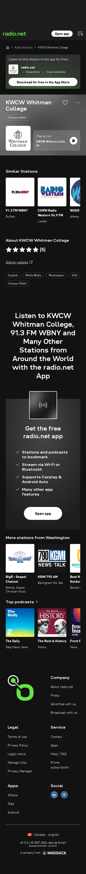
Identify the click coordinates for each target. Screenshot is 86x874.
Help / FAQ (58, 754)
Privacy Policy (18, 745)
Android (13, 812)
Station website (17, 262)
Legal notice (17, 754)
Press (55, 695)
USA (74, 275)
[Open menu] (80, 34)
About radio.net (62, 687)
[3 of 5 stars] (22, 249)
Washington (56, 275)
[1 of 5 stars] (8, 249)
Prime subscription (60, 765)
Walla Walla (33, 275)
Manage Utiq (17, 762)
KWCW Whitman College (50, 143)
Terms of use (17, 737)
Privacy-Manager (20, 771)
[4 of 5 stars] (29, 249)
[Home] (8, 47)
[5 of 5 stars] (35, 249)
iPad (11, 804)
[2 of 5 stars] (15, 249)
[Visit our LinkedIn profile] (54, 794)
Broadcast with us (64, 712)
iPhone (13, 795)
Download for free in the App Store (43, 82)
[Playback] (73, 140)
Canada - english (46, 835)
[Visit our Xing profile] (64, 794)
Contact (56, 737)
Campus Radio (17, 117)
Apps (54, 745)
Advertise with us (63, 704)
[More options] (77, 103)
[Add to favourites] (65, 102)
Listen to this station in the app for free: (39, 59)
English (13, 275)
